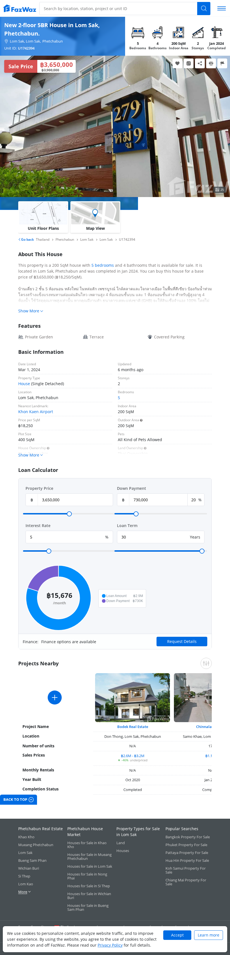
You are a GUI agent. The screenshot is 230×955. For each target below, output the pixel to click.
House (24, 383)
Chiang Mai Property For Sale (185, 881)
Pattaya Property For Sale (186, 852)
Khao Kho (26, 836)
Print (211, 63)
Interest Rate (38, 525)
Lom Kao (25, 883)
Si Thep (24, 876)
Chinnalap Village (211, 726)
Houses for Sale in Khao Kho (87, 844)
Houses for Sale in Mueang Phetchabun (89, 856)
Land (120, 842)
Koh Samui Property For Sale (185, 870)
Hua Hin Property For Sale (187, 860)
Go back (27, 239)
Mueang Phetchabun (35, 844)
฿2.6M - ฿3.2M (132, 755)
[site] (19, 8)
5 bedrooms (102, 265)
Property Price (39, 488)
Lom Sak (25, 852)
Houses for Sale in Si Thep (88, 885)
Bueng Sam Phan (32, 860)
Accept (177, 935)
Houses (122, 850)
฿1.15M (211, 755)
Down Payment (131, 488)
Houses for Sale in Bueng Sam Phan (88, 907)
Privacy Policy (110, 945)
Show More (28, 310)
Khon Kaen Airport (35, 411)
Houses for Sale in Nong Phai (87, 876)
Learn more (208, 935)
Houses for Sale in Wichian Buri (89, 895)
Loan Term (127, 525)
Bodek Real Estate (132, 726)
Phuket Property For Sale (186, 844)
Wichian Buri (28, 868)
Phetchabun (52, 41)
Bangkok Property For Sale (187, 836)
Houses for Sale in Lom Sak (89, 866)
